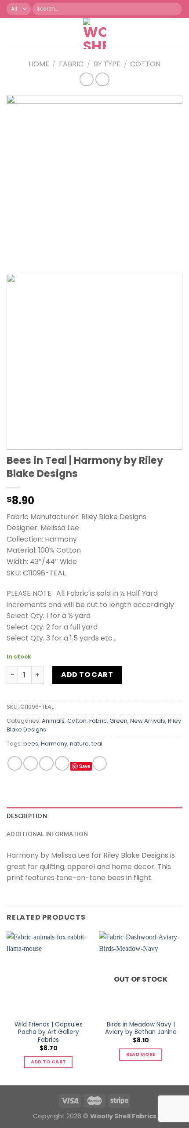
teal (96, 743)
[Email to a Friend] (62, 763)
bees (30, 743)
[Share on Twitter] (46, 763)
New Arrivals (147, 720)
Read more (141, 1054)
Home (39, 64)
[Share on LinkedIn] (99, 763)
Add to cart (87, 675)
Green (118, 720)
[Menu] (12, 33)
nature (79, 743)
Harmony (54, 743)
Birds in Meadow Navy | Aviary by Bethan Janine (141, 1028)
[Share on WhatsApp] (14, 763)
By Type (107, 64)
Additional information (47, 833)
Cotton (145, 64)
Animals (53, 720)
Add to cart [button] (48, 1062)
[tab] (94, 816)
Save (84, 766)
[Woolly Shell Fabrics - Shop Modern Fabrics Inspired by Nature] (94, 33)
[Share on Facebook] (30, 763)
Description (27, 815)
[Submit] (174, 9)
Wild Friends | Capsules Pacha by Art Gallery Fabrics (49, 1032)
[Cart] (122, 33)
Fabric (71, 64)
